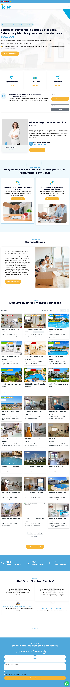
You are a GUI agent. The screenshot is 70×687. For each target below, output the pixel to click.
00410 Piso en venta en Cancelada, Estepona (11, 519)
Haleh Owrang (10, 147)
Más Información (18, 198)
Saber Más (12, 85)
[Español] (10, 1)
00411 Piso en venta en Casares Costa (57, 412)
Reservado (10, 315)
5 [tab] (37, 326)
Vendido (27, 397)
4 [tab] (13, 326)
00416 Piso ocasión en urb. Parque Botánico (57, 440)
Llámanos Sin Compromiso (42, 142)
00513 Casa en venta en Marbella (11, 330)
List (64, 310)
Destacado (34, 315)
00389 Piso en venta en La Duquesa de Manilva (58, 493)
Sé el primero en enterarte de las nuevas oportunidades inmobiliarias (25, 95)
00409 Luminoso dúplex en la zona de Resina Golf (11, 467)
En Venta (4, 315)
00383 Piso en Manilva (34, 492)
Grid (61, 310)
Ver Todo (57, 85)
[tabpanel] (11, 321)
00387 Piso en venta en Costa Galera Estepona (58, 519)
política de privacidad (15, 672)
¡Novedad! (27, 315)
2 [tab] (33, 326)
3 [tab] (35, 381)
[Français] (3, 1)
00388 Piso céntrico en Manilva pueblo (11, 493)
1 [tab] (9, 326)
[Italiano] (7, 1)
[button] (69, 6)
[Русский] (9, 1)
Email (52, 103)
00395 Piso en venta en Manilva (34, 467)
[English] (1, 1)
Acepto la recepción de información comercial (16, 674)
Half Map (68, 310)
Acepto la (13, 672)
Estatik (37, 540)
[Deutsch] (5, 1)
